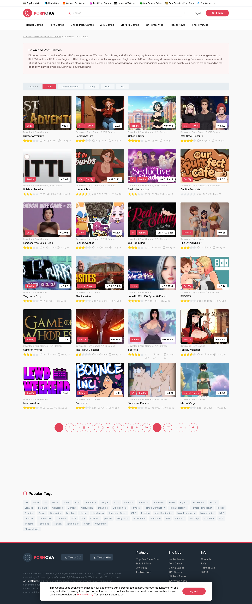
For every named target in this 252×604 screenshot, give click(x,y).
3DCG (55, 502)
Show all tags (32, 529)
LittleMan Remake (33, 189)
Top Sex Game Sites (147, 559)
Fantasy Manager (190, 349)
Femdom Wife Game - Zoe (38, 242)
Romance (156, 518)
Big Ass (184, 502)
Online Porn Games (82, 24)
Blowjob (29, 507)
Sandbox (179, 518)
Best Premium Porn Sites (181, 3)
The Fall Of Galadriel (87, 349)
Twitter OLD (74, 557)
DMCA (204, 572)
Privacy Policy (85, 594)
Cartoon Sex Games (76, 3)
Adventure (90, 502)
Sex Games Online (152, 3)
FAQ (203, 563)
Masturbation (207, 513)
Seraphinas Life (84, 135)
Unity (29, 125)
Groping (29, 513)
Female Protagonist (202, 507)
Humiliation (98, 513)
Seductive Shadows (139, 189)
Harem (83, 513)
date (49, 86)
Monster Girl (45, 518)
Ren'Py (89, 125)
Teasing (29, 523)
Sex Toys (194, 518)
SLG (221, 518)
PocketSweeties (85, 242)
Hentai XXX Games (127, 3)
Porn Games (57, 24)
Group (41, 513)
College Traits (136, 135)
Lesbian (145, 513)
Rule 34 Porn (143, 563)
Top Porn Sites (34, 3)
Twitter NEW (104, 557)
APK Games (107, 24)
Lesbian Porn (143, 572)
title (122, 86)
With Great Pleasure (192, 135)
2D (26, 502)
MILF (221, 513)
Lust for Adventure (33, 135)
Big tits (213, 502)
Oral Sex (94, 518)
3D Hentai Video (178, 580)
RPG (168, 518)
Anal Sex (128, 502)
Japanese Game (117, 513)
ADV (77, 502)
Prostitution (140, 518)
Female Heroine (178, 507)
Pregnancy (123, 518)
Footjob (221, 507)
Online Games (176, 567)
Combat (72, 507)
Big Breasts (199, 502)
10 (146, 427)
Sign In (198, 13)
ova (44, 13)
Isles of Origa (188, 403)
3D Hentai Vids (154, 24)
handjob (70, 513)
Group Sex (55, 513)
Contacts (206, 559)
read (107, 86)
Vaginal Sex (73, 523)
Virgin (87, 523)
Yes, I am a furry (32, 296)
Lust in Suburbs (84, 189)
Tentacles (43, 523)
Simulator (209, 518)
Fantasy (135, 507)
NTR (73, 518)
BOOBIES (186, 296)
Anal (116, 502)
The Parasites (83, 296)
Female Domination (155, 507)
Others (82, 393)
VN (80, 125)
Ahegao (105, 502)
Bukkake (42, 507)
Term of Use (208, 567)
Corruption (87, 507)
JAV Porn (141, 567)
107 (167, 427)
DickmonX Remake (138, 403)
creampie (103, 507)
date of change (70, 86)
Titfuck (58, 523)
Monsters (62, 518)
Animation (158, 502)
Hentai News (177, 24)
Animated (143, 502)
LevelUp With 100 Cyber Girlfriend (147, 296)
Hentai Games (34, 24)
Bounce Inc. (82, 403)
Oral (83, 518)
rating (92, 86)
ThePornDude (200, 24)
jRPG (133, 513)
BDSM (172, 502)
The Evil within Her (191, 242)
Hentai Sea (53, 3)
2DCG (36, 502)
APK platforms (30, 581)
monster (29, 518)
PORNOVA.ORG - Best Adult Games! (42, 36)
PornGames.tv (208, 3)
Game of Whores (32, 349)
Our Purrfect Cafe (191, 189)
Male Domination (163, 513)
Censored (57, 507)
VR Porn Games (130, 24)
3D (45, 502)
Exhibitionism (120, 507)
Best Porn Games (102, 3)
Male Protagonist (186, 513)
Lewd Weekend (32, 403)
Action (66, 502)
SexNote (133, 349)
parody (108, 518)
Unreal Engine (86, 286)
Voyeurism (100, 523)
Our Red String (136, 242)
